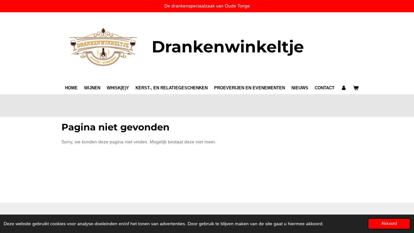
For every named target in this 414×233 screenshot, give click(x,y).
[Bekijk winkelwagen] (356, 88)
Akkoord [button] (389, 223)
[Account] (344, 88)
